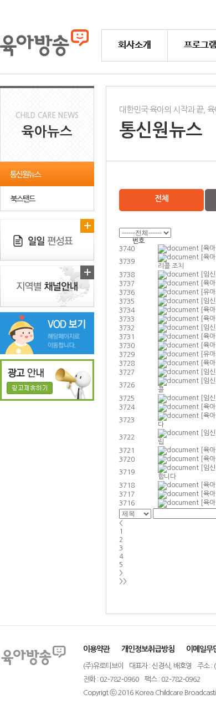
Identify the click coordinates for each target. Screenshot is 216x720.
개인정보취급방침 (147, 649)
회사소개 (134, 45)
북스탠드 (23, 199)
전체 (161, 198)
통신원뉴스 (25, 174)
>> (123, 581)
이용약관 (96, 649)
